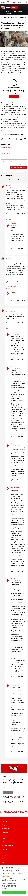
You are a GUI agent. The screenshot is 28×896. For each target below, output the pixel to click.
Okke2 (13, 579)
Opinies (15, 17)
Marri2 (13, 443)
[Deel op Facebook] (9, 139)
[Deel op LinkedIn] (17, 139)
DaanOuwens (15, 487)
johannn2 (13, 223)
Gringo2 (8, 258)
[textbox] (14, 155)
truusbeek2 (14, 367)
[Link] (11, 161)
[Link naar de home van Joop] (3, 7)
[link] (11, 134)
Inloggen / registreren (18, 167)
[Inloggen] (23, 2)
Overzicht (3, 17)
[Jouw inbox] (20, 2)
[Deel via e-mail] (25, 139)
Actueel (10, 17)
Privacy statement (9, 802)
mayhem (13, 332)
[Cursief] (6, 161)
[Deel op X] (13, 139)
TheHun (13, 292)
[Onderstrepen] (9, 161)
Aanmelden (8, 793)
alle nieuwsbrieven (15, 797)
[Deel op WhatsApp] (21, 139)
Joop (8, 7)
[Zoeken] (18, 2)
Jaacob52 (8, 186)
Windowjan (14, 683)
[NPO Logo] (26, 2)
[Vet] (3, 161)
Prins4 (8, 310)
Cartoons (21, 17)
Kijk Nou (3, 27)
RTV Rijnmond (15, 125)
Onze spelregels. (6, 147)
